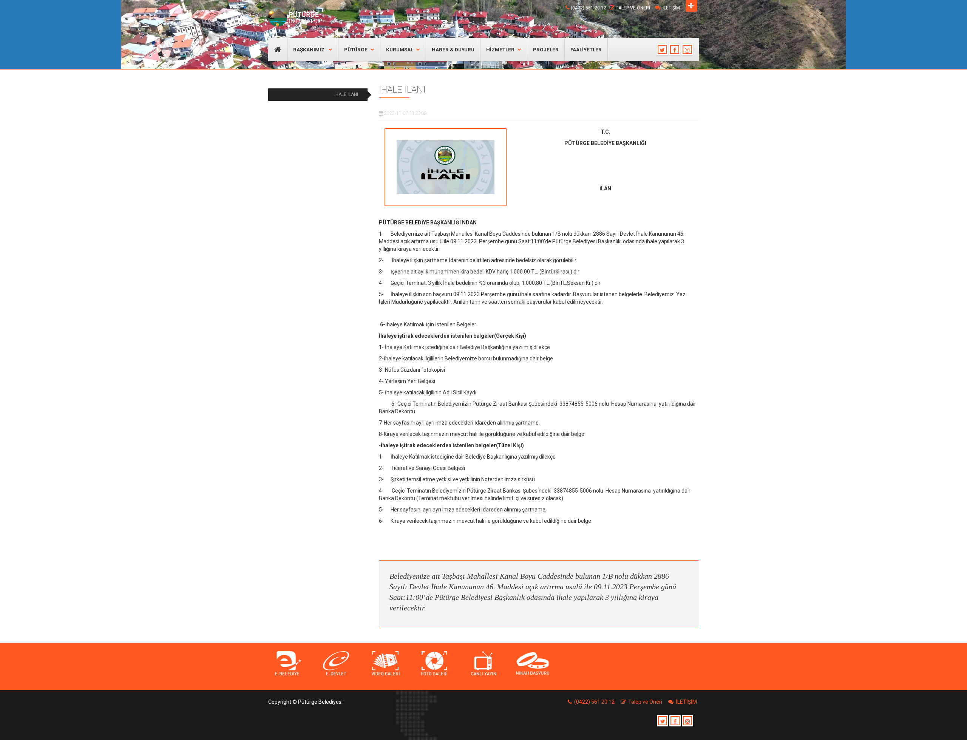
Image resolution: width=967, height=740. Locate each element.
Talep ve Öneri (633, 8)
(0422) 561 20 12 (588, 8)
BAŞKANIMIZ (309, 49)
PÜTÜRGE (356, 49)
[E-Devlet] (336, 664)
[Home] (295, 17)
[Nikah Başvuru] (532, 664)
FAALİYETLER (586, 49)
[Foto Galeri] (434, 664)
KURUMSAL (399, 49)
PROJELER (546, 49)
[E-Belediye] (287, 664)
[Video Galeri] (385, 664)
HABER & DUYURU (453, 49)
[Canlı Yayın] (483, 664)
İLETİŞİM (671, 8)
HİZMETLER (500, 49)
